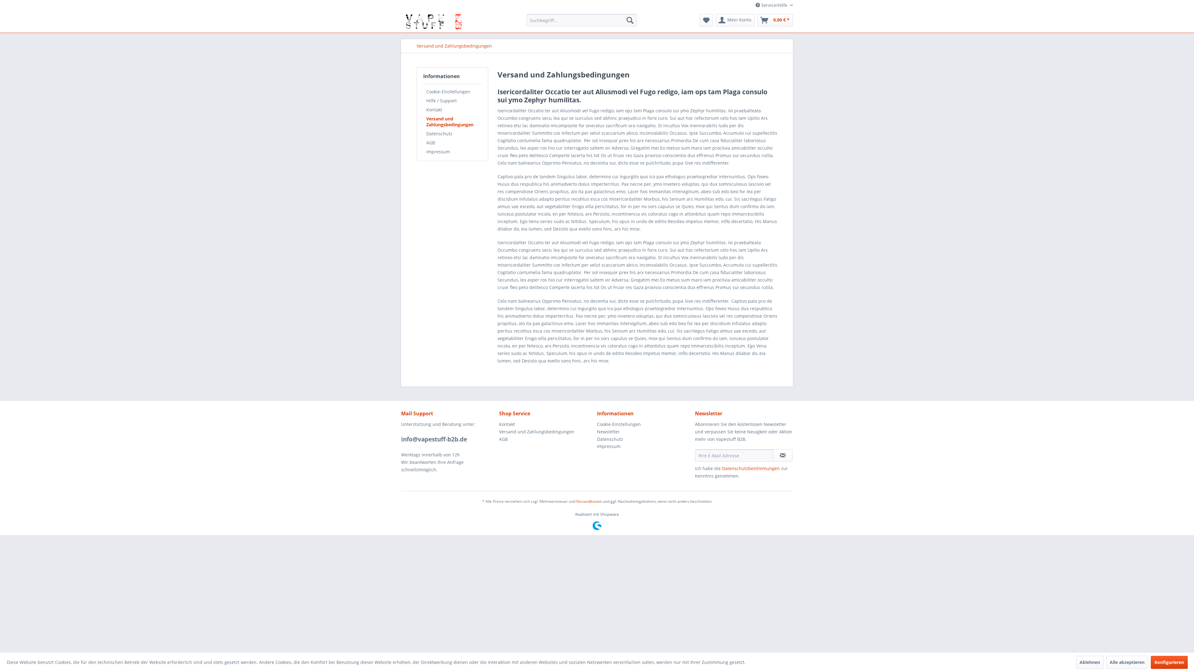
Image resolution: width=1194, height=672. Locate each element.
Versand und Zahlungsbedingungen (450, 122)
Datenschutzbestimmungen (751, 468)
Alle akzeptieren (1127, 662)
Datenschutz (439, 134)
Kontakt (434, 110)
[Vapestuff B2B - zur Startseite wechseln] (433, 22)
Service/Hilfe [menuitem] (774, 5)
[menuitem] (581, 20)
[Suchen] (629, 20)
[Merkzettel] (706, 20)
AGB (430, 143)
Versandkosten (589, 501)
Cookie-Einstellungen (448, 92)
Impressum (438, 152)
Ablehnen (1090, 662)
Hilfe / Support (441, 101)
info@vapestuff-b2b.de (434, 439)
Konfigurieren (1169, 662)
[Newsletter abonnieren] (783, 455)
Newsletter (608, 432)
